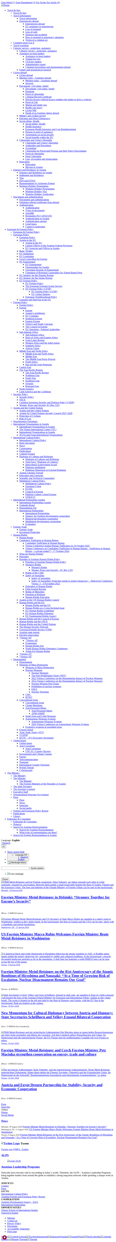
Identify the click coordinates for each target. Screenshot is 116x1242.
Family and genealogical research (35, 70)
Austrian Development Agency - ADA (19, 1202)
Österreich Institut (9, 1213)
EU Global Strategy (40, 294)
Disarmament (19, 659)
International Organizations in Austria (37, 432)
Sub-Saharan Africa (28, 332)
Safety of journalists (34, 575)
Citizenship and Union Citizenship (35, 140)
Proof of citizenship (34, 94)
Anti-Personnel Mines (35, 708)
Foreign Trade (20, 527)
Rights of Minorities (34, 591)
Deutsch (6, 843)
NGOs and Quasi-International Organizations (41, 435)
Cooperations (25, 448)
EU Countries (32, 316)
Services (29, 83)
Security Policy (20, 394)
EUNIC (29, 489)
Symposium (31, 643)
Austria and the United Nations (28, 408)
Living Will (30, 110)
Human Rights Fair (34, 646)
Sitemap (11, 1218)
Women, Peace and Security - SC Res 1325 (52, 570)
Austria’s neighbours (35, 313)
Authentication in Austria (37, 218)
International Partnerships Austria (29, 500)
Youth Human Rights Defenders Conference (46, 648)
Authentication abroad (36, 221)
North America (26, 389)
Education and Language (31, 475)
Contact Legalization (35, 226)
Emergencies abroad (29, 21)
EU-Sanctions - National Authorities (42, 329)
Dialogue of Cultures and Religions (36, 456)
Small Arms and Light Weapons (40, 716)
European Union (33, 486)
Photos (4, 1112)
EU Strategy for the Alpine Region (35, 278)
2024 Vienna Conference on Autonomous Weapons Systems (60, 724)
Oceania (29, 383)
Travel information (22, 15)
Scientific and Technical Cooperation (37, 478)
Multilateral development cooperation (43, 521)
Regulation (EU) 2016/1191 (38, 216)
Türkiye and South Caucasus (39, 324)
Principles (24, 556)
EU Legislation (26, 256)
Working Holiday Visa (36, 191)
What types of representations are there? (38, 832)
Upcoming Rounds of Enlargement (42, 270)
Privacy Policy (14, 1223)
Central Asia (25, 367)
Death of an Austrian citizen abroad (42, 113)
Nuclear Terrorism (40, 692)
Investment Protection (29, 532)
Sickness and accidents (36, 34)
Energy (22, 756)
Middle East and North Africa (33, 351)
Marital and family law (36, 105)
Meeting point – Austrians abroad (35, 78)
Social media (25, 808)
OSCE (22, 399)
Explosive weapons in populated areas (43, 727)
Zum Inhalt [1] (8, 2)
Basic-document (27, 443)
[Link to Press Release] (58, 1003)
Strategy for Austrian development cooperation (47, 516)
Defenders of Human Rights (38, 586)
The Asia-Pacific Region (31, 370)
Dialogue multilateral (35, 467)
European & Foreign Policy (20, 229)
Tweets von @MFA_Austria (14, 1149)
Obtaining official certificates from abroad (39, 202)
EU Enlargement (27, 262)
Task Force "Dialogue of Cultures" (42, 462)
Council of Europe (34, 491)
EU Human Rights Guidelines (39, 610)
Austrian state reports (29, 632)
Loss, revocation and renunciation (41, 159)
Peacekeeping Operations (25, 421)
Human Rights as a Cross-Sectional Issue (44, 608)
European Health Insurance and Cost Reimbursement (50, 129)
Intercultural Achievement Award (41, 464)
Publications (25, 451)
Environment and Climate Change (35, 754)
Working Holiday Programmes (33, 186)
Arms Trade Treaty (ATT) (31, 732)
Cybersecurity (26, 770)
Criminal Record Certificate (38, 97)
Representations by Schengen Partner (37, 183)
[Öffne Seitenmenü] (17, 862)
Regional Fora (32, 386)
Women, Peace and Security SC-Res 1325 (39, 405)
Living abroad (20, 72)
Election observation (29, 635)
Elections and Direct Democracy (34, 118)
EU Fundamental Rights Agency (40, 616)
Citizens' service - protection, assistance (32, 48)
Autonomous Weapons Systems (40, 719)
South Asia (30, 378)
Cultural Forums (27, 454)
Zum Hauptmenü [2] (25, 2)
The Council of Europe (36, 326)
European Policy (21, 234)
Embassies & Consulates (19, 819)
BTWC (28, 697)
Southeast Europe (33, 318)
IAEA (34, 689)
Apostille (29, 213)
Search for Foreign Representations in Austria (35, 835)
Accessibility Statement (18, 1229)
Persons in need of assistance (39, 132)
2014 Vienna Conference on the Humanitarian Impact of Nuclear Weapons (67, 681)
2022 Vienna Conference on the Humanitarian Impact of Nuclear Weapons (67, 678)
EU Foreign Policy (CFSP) (38, 289)
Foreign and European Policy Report (30, 811)
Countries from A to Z (23, 42)
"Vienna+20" (25, 656)
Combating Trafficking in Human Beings (38, 540)
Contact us (12, 1220)
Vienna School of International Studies (19, 1210)
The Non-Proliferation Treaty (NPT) (48, 675)
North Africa (31, 362)
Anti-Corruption (27, 746)
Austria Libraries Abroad (31, 472)
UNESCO (30, 497)
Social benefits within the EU (39, 137)
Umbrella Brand (27, 505)
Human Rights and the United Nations (37, 624)
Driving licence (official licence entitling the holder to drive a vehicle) (58, 99)
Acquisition (30, 148)
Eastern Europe (32, 321)
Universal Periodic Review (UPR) (35, 629)
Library (16, 816)
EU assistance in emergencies (39, 26)
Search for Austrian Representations (30, 827)
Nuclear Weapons (33, 670)
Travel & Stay (14, 10)
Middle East (31, 356)
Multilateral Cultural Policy (32, 481)
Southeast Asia (32, 381)
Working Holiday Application (39, 194)
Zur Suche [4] (48, 2)
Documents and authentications (28, 197)
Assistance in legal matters (31, 53)
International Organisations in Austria (31, 424)
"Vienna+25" (25, 654)
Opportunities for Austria (37, 267)
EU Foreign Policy (28, 280)
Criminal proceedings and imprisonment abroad (48, 67)
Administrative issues (35, 64)
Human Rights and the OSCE (33, 621)
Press (15, 797)
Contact (5, 1186)
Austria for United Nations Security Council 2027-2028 (45, 413)
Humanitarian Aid (27, 508)
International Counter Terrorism (34, 765)
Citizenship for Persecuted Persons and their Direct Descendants (55, 151)
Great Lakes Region (35, 340)
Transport (23, 762)
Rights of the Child (34, 573)
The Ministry (13, 773)
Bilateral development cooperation (41, 518)
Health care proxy (33, 107)
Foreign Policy (20, 302)
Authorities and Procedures (38, 145)
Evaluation (30, 524)
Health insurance (33, 126)
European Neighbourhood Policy (41, 297)
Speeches (23, 805)
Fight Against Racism (35, 589)
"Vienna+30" (25, 637)
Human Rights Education (37, 597)
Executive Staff (20, 792)
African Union (32, 348)
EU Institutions (26, 253)
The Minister (19, 778)
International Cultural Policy (26, 437)
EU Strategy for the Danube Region (36, 275)
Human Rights (20, 535)
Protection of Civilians (30, 416)
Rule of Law (25, 418)
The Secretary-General (24, 789)
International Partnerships (31, 510)
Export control (26, 729)
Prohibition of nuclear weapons (46, 686)
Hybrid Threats (26, 767)
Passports (29, 91)
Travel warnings (21, 45)
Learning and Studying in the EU (35, 299)
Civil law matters (33, 61)
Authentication (26, 205)
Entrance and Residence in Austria (29, 170)
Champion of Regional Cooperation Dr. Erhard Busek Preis (53, 272)
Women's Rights (33, 564)
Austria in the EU (27, 240)
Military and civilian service (32, 115)
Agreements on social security (39, 134)
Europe (22, 308)
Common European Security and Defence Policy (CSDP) (46, 402)
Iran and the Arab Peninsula (38, 364)
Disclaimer (12, 1226)
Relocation (24, 161)
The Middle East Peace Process (40, 359)
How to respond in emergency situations (44, 37)
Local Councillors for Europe (33, 259)
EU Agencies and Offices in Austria (42, 248)
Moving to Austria (34, 167)
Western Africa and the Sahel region (42, 343)
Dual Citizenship (33, 156)
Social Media (7, 1115)
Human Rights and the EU (32, 602)
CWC (28, 694)
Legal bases (31, 224)
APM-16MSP (38, 713)
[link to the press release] (58, 962)
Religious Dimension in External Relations (45, 470)
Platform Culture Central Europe (40, 494)
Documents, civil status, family (34, 86)
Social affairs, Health (29, 121)
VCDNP (23, 735)
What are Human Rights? (31, 554)
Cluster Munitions (33, 705)
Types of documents (35, 210)
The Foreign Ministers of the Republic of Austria (42, 784)
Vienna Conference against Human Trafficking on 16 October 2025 (57, 546)
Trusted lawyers (32, 59)
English (21, 859)
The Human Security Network (33, 627)
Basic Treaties (26, 251)
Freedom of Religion (35, 594)
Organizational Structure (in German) (31, 794)
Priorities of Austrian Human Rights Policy (39, 559)
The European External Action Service (43, 286)
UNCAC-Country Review (38, 751)
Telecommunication (28, 759)
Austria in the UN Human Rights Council (39, 600)
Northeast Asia (32, 375)
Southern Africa (32, 345)
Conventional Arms (28, 700)
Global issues (19, 740)
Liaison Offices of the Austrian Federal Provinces (48, 245)
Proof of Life (31, 102)
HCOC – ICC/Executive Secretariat (36, 738)
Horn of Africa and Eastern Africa (41, 337)
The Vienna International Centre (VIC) (37, 429)
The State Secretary (22, 786)
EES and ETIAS (27, 180)
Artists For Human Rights (37, 651)
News (22, 445)
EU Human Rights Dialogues (39, 613)
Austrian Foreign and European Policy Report (23, 1196)
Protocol (17, 824)
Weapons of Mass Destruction (33, 665)
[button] (15, 852)
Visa (21, 178)
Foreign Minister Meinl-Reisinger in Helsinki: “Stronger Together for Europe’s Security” (65, 1126)
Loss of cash (31, 32)
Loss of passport (33, 29)
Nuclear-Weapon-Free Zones (45, 683)
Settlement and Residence (31, 175)
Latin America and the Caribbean (35, 391)
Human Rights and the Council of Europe (39, 619)
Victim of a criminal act (36, 40)
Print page (12, 1231)
